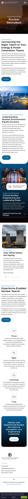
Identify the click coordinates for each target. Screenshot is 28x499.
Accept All (24, 497)
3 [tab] (7, 276)
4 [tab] (10, 276)
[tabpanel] (14, 266)
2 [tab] (5, 276)
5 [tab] (12, 276)
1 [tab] (3, 276)
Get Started (6, 79)
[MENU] (25, 2)
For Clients (6, 319)
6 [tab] (14, 276)
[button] (14, 214)
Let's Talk (6, 157)
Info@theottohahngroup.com (8, 468)
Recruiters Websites (11, 484)
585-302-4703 (4, 466)
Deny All (13, 497)
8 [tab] (18, 276)
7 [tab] (16, 276)
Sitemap (19, 484)
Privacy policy (3, 497)
